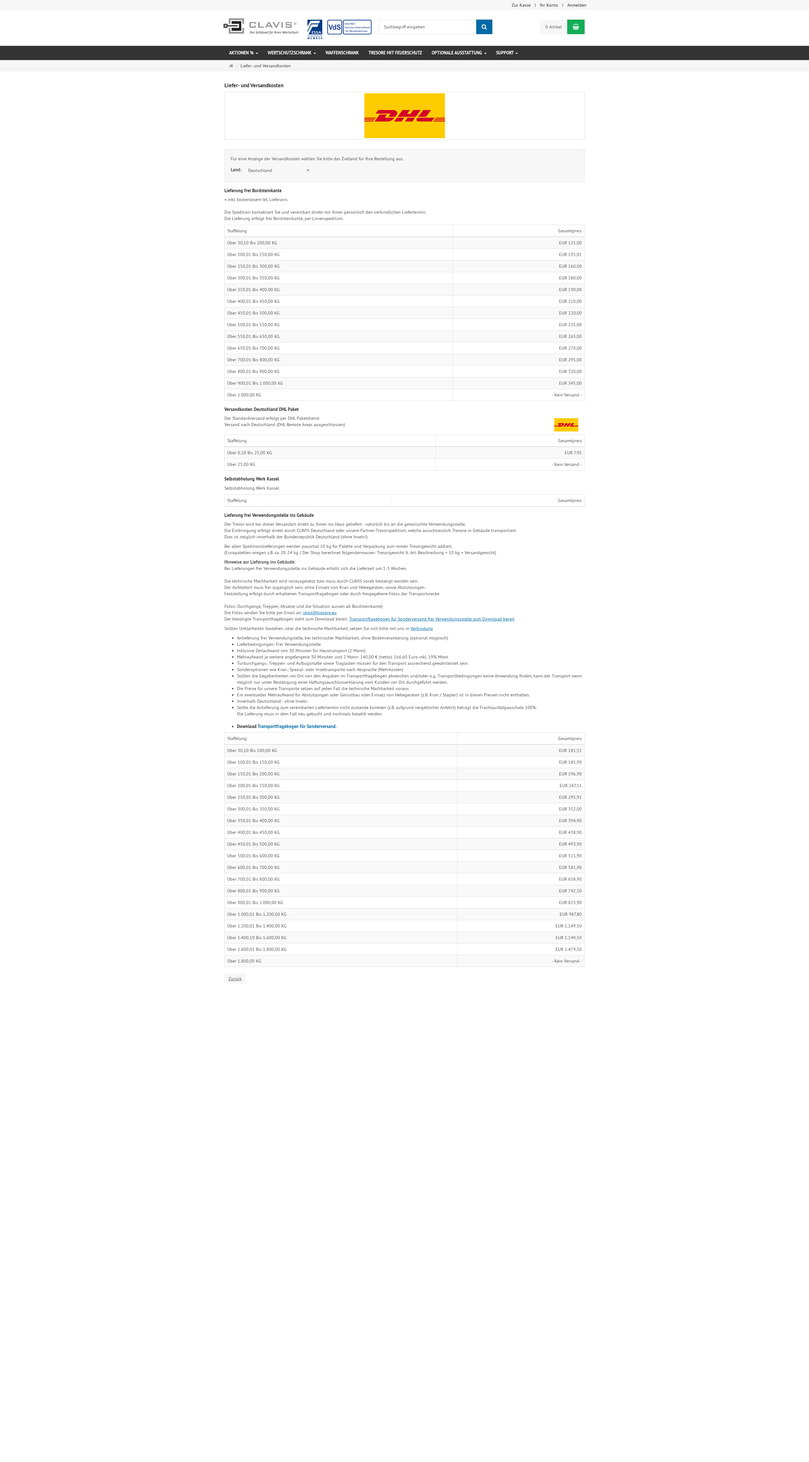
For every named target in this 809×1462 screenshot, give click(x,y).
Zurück (235, 979)
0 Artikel (553, 27)
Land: (237, 170)
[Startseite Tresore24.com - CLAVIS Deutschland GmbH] (297, 27)
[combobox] (278, 170)
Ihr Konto (549, 5)
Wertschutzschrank (290, 53)
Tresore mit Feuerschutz (395, 53)
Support (505, 53)
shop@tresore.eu (320, 612)
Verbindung (422, 628)
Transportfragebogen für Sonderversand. (297, 726)
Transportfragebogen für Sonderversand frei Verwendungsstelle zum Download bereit (431, 619)
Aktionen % (242, 53)
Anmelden (577, 5)
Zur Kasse (521, 5)
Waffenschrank (342, 53)
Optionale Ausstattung (458, 53)
